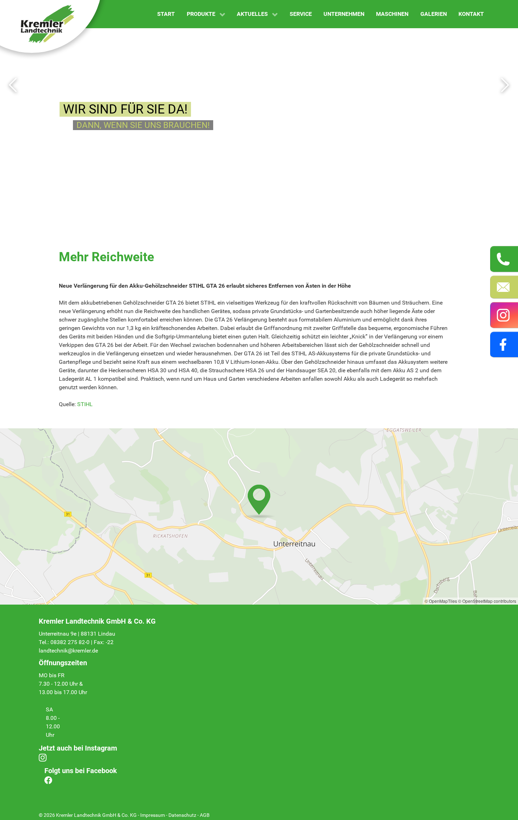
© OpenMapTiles (441, 601)
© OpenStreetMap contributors (487, 601)
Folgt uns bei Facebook (80, 770)
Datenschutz (182, 815)
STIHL (85, 404)
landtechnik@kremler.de (68, 650)
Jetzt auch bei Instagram (78, 748)
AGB (205, 815)
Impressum (152, 815)
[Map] (259, 516)
